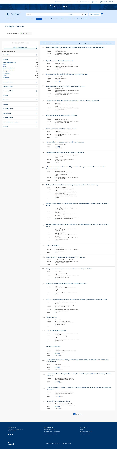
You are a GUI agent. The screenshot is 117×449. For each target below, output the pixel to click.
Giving (82, 429)
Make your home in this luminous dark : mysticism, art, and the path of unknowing (72, 185)
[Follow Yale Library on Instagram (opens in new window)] (10, 434)
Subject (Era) (7, 113)
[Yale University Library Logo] (58, 6)
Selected (108, 43)
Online (4, 75)
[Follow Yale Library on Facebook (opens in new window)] (8, 434)
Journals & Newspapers (9, 70)
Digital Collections (82, 18)
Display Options (86, 43)
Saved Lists (59, 1)
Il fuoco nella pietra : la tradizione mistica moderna (61, 115)
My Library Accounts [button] (107, 1)
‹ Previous (51, 43)
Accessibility (83, 427)
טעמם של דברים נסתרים (53, 346)
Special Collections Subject (11, 122)
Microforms (6, 71)
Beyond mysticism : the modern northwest (59, 61)
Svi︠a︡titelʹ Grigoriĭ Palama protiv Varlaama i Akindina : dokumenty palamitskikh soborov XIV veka (76, 299)
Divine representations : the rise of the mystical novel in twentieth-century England (72, 101)
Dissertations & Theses (9, 68)
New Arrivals (94, 18)
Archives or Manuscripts (51, 18)
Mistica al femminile (52, 245)
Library (5, 95)
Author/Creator (8, 86)
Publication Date (8, 82)
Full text (58, 79)
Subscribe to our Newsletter (52, 431)
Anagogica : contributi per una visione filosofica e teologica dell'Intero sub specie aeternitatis (75, 47)
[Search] (86, 14)
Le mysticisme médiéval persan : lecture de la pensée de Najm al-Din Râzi (69, 269)
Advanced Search (95, 14)
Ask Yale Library (85, 1)
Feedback (95, 1)
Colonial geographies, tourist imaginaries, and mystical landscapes (67, 74)
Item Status (6, 54)
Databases (72, 18)
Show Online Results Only (20, 47)
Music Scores (6, 73)
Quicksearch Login (70, 1)
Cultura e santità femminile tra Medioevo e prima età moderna (65, 86)
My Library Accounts (50, 429)
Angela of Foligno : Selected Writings (58, 401)
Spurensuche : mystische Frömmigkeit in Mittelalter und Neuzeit (66, 283)
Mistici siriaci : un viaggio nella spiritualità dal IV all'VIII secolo (65, 257)
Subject (5, 104)
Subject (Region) (8, 108)
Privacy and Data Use (86, 431)
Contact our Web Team (50, 433)
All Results (30, 18)
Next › (58, 43)
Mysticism (25, 33)
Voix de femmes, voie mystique (56, 330)
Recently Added (8, 91)
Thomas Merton (51, 317)
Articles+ (64, 18)
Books (4, 66)
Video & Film (6, 77)
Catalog (39, 18)
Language (6, 99)
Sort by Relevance (98, 43)
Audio (4, 64)
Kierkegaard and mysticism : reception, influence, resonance (65, 142)
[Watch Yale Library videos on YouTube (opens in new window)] (12, 434)
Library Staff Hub (85, 433)
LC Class (5, 126)
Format (5, 59)
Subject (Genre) (8, 117)
